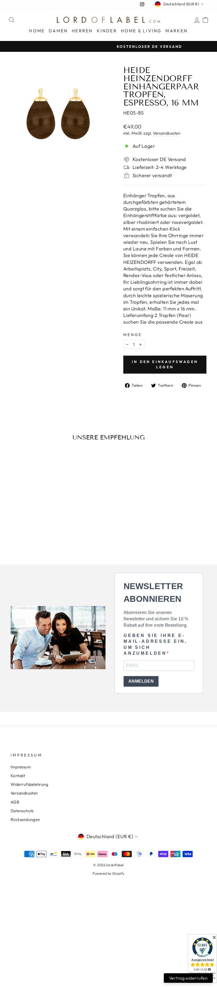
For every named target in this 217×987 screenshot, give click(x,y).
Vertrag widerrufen (188, 978)
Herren (82, 30)
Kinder (107, 30)
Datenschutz (22, 810)
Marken (176, 30)
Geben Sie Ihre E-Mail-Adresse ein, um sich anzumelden (155, 644)
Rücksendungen (25, 819)
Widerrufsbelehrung (29, 784)
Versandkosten (166, 133)
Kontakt (18, 775)
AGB (15, 802)
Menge (132, 334)
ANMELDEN (141, 681)
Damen (58, 30)
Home (37, 30)
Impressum (21, 766)
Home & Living (141, 30)
